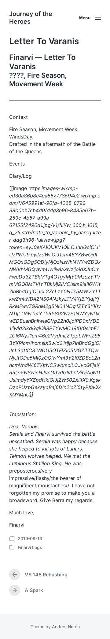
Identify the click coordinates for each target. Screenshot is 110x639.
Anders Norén (66, 626)
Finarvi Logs (30, 547)
